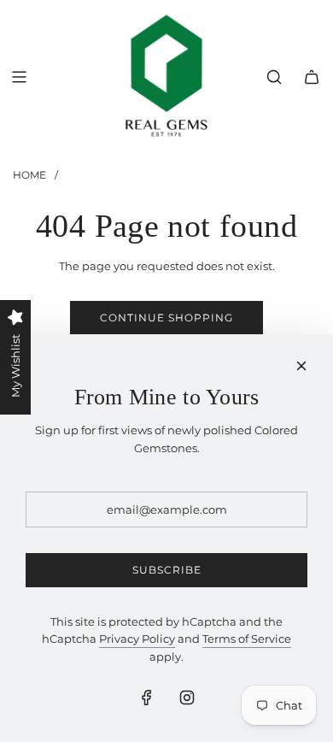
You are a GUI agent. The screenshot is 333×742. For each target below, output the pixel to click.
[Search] (274, 77)
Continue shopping (166, 317)
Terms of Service (246, 638)
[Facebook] (147, 697)
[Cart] (311, 77)
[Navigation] (19, 77)
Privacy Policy (137, 638)
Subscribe (167, 569)
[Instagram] (187, 697)
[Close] (301, 366)
